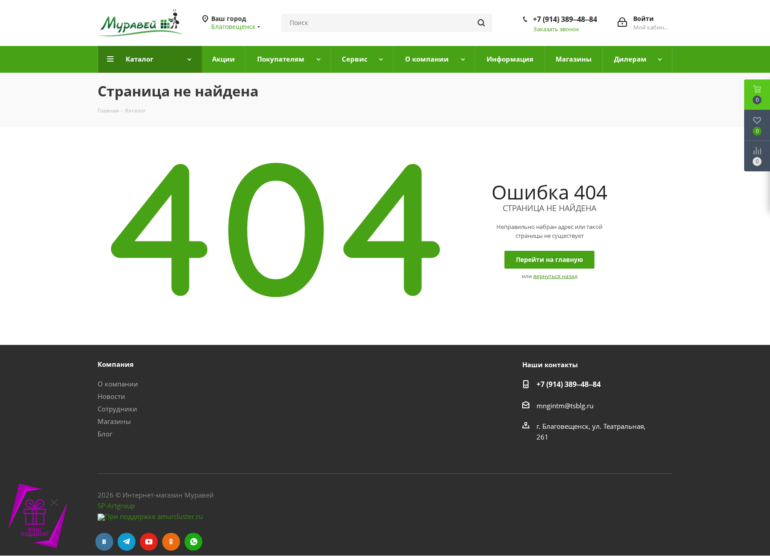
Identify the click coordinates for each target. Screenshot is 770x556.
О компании (118, 383)
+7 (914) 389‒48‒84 (565, 19)
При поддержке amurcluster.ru (154, 516)
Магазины (114, 421)
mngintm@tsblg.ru (565, 405)
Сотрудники (117, 408)
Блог (105, 433)
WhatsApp (193, 542)
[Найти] (481, 23)
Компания (116, 364)
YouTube (149, 542)
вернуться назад (555, 276)
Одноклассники (171, 542)
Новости (111, 396)
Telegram (126, 542)
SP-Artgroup (116, 505)
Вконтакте (104, 542)
